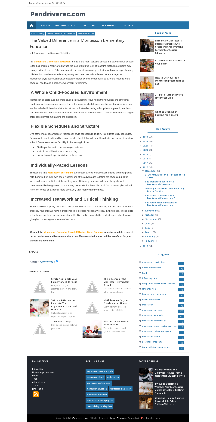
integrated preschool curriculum (158, 283)
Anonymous (47, 261)
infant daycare (149, 278)
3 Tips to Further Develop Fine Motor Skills (169, 96)
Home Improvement (43, 372)
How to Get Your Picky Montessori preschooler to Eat (169, 80)
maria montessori (151, 299)
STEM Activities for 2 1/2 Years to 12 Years (165, 176)
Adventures (38, 382)
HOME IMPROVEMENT (66, 25)
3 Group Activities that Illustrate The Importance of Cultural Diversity (64, 305)
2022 (145, 141)
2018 (145, 158)
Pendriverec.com (58, 14)
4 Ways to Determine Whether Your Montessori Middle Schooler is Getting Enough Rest (169, 388)
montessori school (151, 336)
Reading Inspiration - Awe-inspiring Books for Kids (164, 190)
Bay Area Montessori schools (100, 371)
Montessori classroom (54, 34)
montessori (147, 304)
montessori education (153, 315)
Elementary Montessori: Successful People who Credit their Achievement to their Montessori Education (169, 46)
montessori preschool (97, 394)
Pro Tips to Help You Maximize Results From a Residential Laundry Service (169, 372)
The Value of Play (61, 321)
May (148, 227)
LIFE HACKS (128, 25)
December (151, 170)
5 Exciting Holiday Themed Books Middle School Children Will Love (169, 401)
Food (35, 375)
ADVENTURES (110, 25)
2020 (145, 149)
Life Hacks (37, 388)
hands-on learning (37, 34)
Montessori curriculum (153, 262)
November (151, 210)
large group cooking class (155, 294)
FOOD (84, 25)
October (150, 214)
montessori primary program (156, 331)
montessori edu (69, 34)
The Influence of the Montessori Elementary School (117, 282)
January (150, 240)
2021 (145, 145)
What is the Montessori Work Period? (117, 323)
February (150, 236)
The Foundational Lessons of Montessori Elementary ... (161, 204)
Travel (35, 385)
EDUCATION (44, 25)
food (144, 273)
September (151, 219)
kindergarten (149, 288)
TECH (94, 25)
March (149, 232)
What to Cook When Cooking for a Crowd (166, 113)
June (148, 223)
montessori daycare (152, 310)
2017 (145, 162)
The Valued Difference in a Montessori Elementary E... (161, 197)
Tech (34, 378)
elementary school (151, 267)
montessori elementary (86, 34)
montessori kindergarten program (159, 326)
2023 (145, 137)
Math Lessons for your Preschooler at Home (116, 302)
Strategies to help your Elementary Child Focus (64, 280)
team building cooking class (156, 347)
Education (37, 368)
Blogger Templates (118, 418)
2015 (145, 246)
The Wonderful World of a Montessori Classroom (159, 183)
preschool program (152, 341)
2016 (145, 167)
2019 (145, 154)
